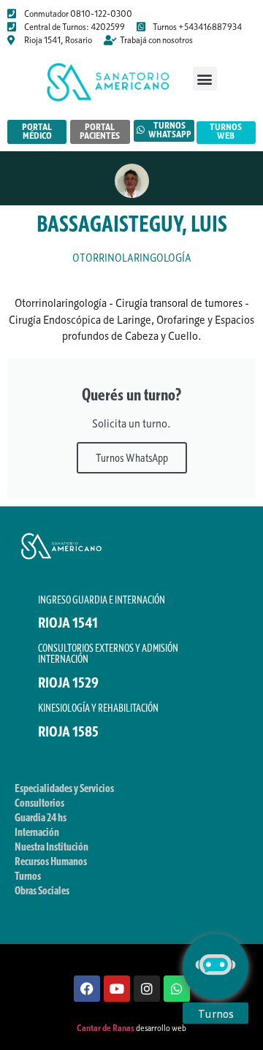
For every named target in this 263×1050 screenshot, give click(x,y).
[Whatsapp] (177, 988)
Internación (37, 831)
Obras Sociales (42, 890)
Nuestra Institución (51, 846)
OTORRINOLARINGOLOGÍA (131, 258)
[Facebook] (87, 988)
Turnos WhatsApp (132, 457)
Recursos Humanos (51, 860)
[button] (205, 78)
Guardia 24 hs (40, 817)
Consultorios (39, 802)
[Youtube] (117, 988)
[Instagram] (147, 988)
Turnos (28, 875)
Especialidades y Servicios (64, 787)
